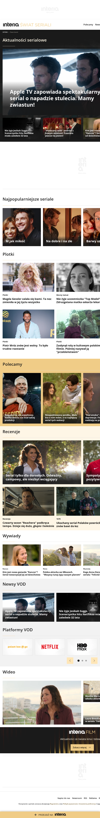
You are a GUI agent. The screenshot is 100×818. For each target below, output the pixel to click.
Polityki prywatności (70, 804)
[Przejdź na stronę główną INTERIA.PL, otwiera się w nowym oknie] (11, 25)
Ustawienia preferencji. (87, 804)
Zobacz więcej (79, 747)
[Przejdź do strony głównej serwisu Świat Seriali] (35, 25)
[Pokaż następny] (94, 660)
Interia (5, 32)
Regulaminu (54, 804)
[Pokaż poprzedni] (70, 660)
